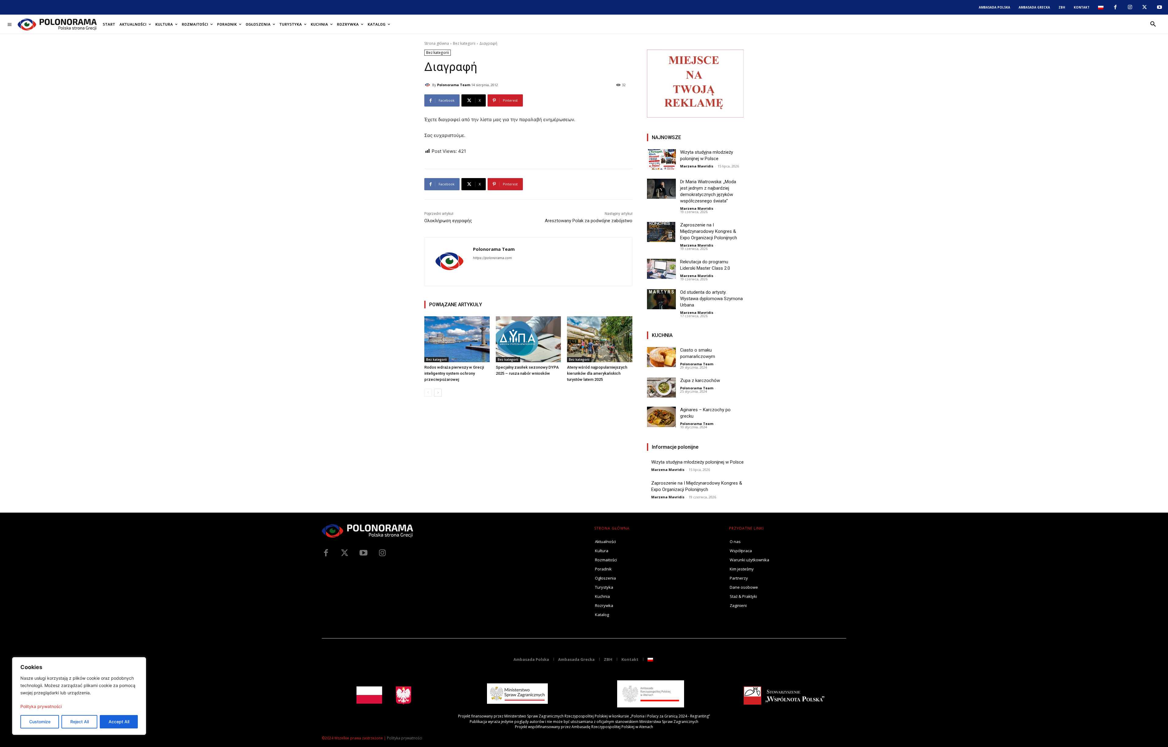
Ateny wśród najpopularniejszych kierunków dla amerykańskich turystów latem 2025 (597, 373)
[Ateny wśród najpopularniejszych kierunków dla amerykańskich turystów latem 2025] (599, 339)
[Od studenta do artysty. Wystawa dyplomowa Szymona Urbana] (661, 299)
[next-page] (438, 393)
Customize (39, 721)
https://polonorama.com (492, 258)
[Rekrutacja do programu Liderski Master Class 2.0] (661, 269)
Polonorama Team (453, 84)
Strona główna (436, 43)
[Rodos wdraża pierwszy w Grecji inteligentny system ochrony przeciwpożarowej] (457, 339)
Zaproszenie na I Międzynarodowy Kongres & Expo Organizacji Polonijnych (708, 231)
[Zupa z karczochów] (661, 387)
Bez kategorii (464, 43)
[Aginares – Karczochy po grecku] (661, 417)
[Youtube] (1159, 7)
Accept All (119, 721)
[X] (1144, 7)
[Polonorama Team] (428, 85)
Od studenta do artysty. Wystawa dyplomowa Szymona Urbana (711, 298)
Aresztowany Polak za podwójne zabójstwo (588, 220)
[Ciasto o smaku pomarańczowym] (661, 357)
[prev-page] (428, 393)
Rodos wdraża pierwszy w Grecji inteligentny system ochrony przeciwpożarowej (454, 373)
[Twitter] (345, 553)
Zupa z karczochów (700, 380)
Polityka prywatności (41, 706)
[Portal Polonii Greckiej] (57, 24)
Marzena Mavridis (696, 166)
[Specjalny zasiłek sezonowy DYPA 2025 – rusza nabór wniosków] (528, 339)
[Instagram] (1130, 7)
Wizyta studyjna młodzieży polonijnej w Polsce (697, 462)
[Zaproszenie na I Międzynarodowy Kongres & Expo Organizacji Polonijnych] (661, 232)
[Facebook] (1115, 7)
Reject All (79, 721)
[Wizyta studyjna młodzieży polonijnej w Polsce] (661, 159)
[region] (79, 696)
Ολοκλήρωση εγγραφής (448, 220)
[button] (1153, 24)
